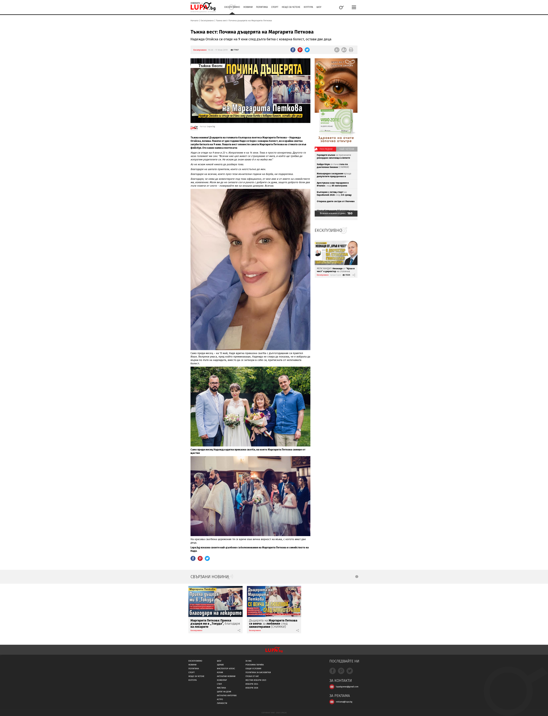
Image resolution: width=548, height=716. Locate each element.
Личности (222, 703)
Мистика (221, 688)
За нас (248, 661)
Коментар (222, 680)
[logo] (203, 7)
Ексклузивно (232, 7)
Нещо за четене (291, 7)
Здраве (220, 665)
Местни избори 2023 (255, 680)
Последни (326, 149)
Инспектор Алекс (226, 668)
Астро (220, 699)
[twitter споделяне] (307, 49)
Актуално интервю (227, 695)
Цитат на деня (224, 691)
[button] (356, 576)
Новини (248, 7)
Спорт (274, 7)
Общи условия (253, 668)
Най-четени (347, 149)
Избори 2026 (251, 688)
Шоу (318, 7)
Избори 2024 (251, 684)
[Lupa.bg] (194, 128)
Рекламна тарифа (254, 665)
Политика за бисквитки (258, 672)
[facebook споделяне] (292, 49)
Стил (219, 684)
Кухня (220, 672)
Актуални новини (226, 676)
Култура (308, 7)
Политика (262, 7)
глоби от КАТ (252, 676)
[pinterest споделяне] (300, 49)
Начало (195, 20)
